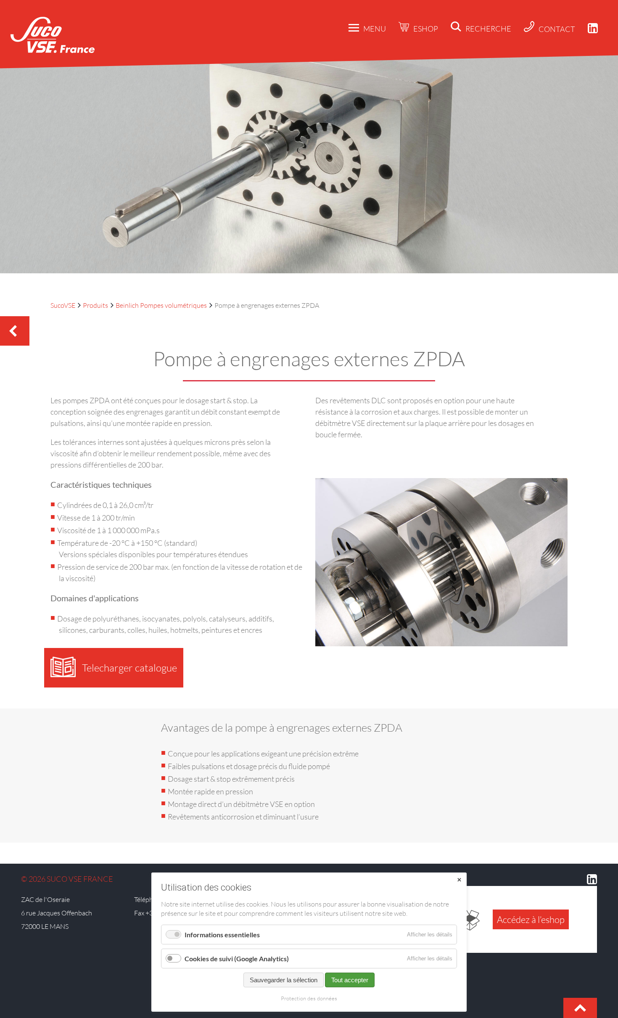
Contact (557, 29)
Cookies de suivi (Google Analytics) (237, 958)
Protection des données (309, 998)
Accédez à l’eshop (531, 919)
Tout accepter (349, 980)
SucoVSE (62, 305)
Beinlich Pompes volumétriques (161, 305)
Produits (95, 305)
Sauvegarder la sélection (283, 980)
